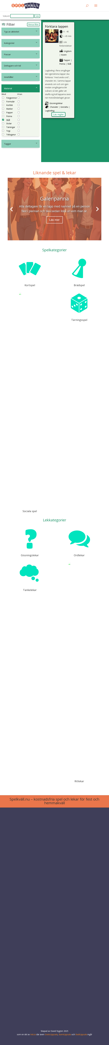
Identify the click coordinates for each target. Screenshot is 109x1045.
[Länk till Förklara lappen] (51, 42)
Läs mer (54, 219)
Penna (9, 116)
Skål (8, 120)
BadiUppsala (81, 1034)
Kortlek (9, 105)
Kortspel (30, 285)
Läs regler (58, 114)
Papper (9, 112)
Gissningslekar (56, 103)
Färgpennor (11, 97)
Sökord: (6, 16)
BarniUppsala (65, 1034)
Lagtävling (49, 110)
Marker (9, 108)
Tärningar (10, 127)
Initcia (33, 1034)
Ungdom (68, 51)
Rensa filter (33, 24)
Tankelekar (30, 590)
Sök (37, 16)
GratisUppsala (51, 1034)
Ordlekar (79, 555)
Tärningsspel (79, 320)
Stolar (9, 123)
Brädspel (79, 285)
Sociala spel (30, 511)
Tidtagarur (11, 134)
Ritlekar (79, 781)
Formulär (10, 101)
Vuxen (64, 54)
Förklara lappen (56, 26)
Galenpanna (54, 198)
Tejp (8, 130)
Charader (54, 107)
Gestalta (64, 107)
